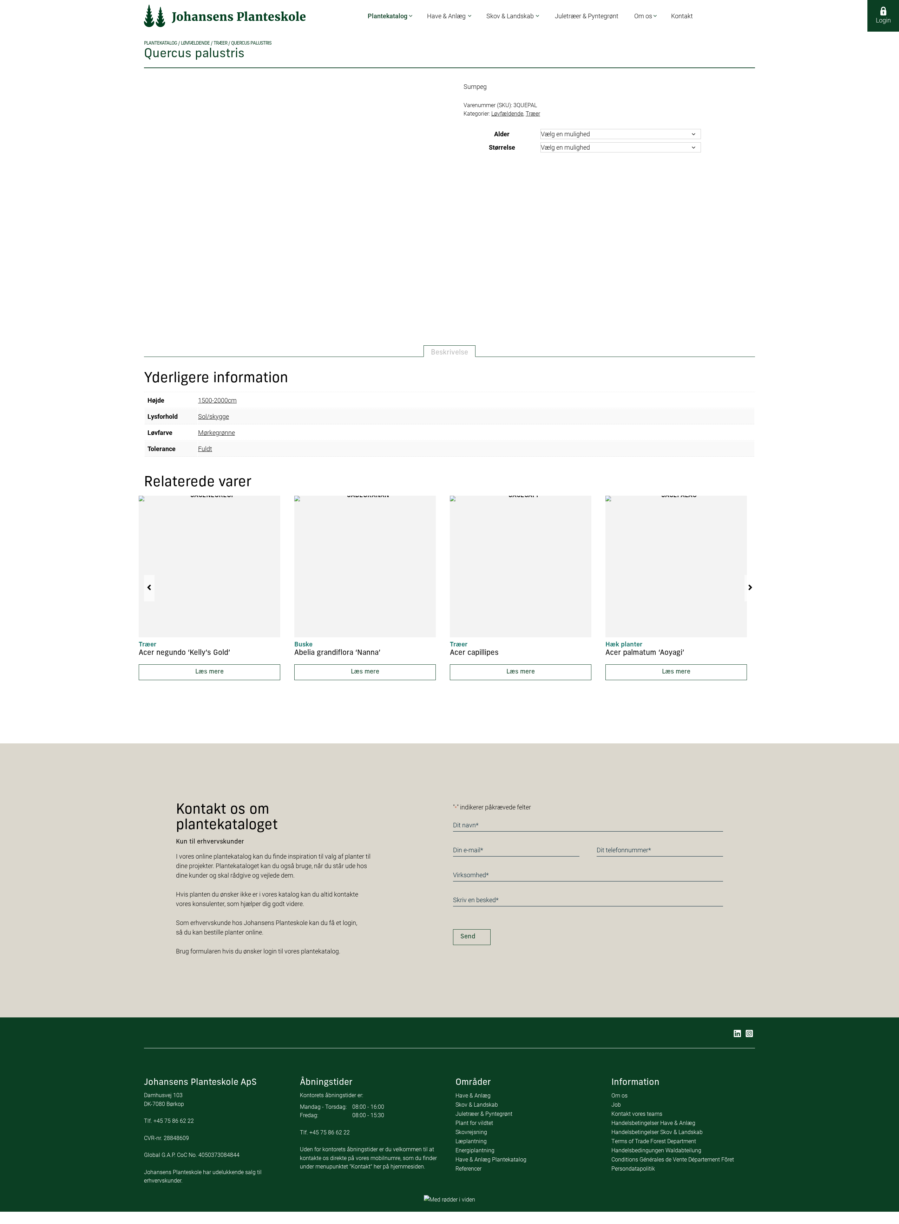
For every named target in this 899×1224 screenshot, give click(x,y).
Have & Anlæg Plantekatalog (490, 1159)
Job (616, 1104)
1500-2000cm (217, 400)
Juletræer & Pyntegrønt (483, 1113)
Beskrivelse (449, 352)
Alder (502, 134)
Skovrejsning (471, 1131)
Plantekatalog (160, 43)
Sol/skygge (213, 416)
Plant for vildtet (474, 1122)
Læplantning (471, 1141)
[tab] (449, 351)
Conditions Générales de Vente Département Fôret (672, 1159)
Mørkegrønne (216, 432)
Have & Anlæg (473, 1095)
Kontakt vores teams (636, 1113)
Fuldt (205, 448)
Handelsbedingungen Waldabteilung (656, 1150)
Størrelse (502, 147)
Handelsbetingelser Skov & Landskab (657, 1131)
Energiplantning (474, 1150)
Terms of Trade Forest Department (653, 1141)
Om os (619, 1095)
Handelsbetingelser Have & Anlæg (653, 1122)
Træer (220, 43)
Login (883, 20)
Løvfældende (195, 43)
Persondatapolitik (633, 1168)
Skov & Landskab (476, 1104)
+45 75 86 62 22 (173, 1120)
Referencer (468, 1168)
